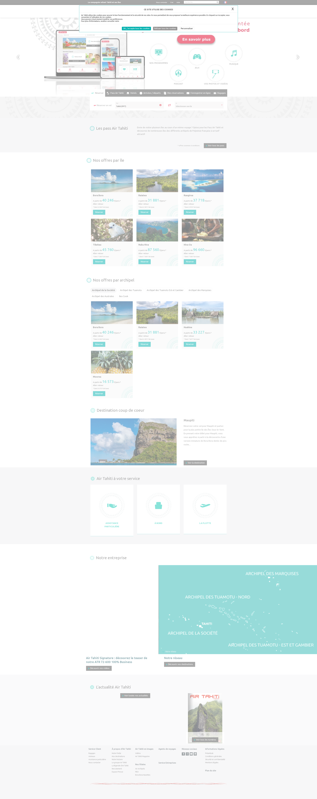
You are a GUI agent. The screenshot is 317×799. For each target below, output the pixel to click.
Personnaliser (187, 28)
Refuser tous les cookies (165, 28)
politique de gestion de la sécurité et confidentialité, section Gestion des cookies (150, 21)
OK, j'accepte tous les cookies (136, 28)
